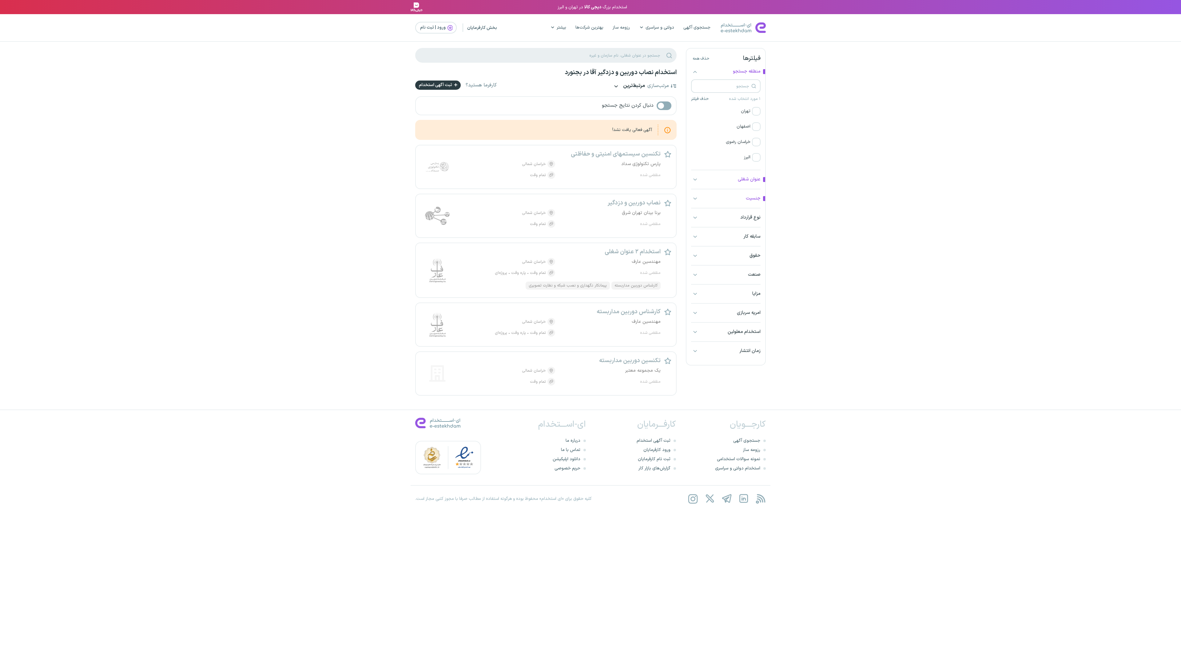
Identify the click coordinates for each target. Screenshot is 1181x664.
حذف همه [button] (701, 59)
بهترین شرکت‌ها (589, 27)
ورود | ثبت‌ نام (433, 27)
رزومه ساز (621, 27)
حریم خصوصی (567, 468)
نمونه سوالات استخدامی (738, 459)
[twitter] (709, 498)
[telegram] (726, 498)
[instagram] (692, 498)
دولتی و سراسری (660, 27)
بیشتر (561, 27)
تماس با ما (570, 450)
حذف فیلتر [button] (700, 99)
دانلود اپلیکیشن (566, 459)
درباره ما (573, 440)
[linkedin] (743, 498)
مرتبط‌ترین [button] (633, 86)
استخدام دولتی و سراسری (737, 468)
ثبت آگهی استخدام (436, 85)
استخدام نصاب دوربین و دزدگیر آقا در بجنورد (621, 72)
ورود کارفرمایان (656, 450)
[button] (726, 111)
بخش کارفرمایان (482, 28)
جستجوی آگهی (696, 27)
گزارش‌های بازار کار (654, 468)
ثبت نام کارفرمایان (654, 459)
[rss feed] (760, 498)
